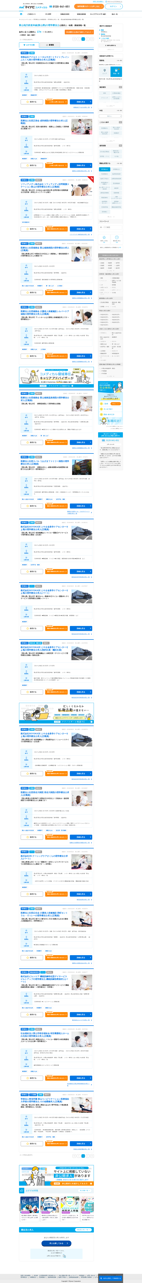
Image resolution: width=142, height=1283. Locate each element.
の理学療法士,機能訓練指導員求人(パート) (44, 979)
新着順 (51, 45)
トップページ (21, 14)
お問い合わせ (91, 1275)
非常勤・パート (104, 156)
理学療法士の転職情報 (39, 19)
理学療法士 (24, 1277)
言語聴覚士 (42, 1277)
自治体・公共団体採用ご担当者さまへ (45, 1275)
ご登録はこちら (115, 403)
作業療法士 (33, 1277)
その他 (116, 156)
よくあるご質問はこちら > (117, 428)
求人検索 (48, 14)
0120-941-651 (59, 7)
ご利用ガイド (31, 14)
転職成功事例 (65, 14)
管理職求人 (104, 128)
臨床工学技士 (63, 1277)
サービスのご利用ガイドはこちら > (114, 426)
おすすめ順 (30, 45)
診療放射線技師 (73, 1277)
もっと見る (109, 106)
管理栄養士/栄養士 (86, 1277)
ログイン (113, 6)
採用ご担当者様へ (98, 1)
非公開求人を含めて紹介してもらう (78, 32)
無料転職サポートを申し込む (88, 6)
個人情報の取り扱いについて (68, 1275)
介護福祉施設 (116, 93)
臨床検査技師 (52, 1277)
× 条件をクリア (110, 49)
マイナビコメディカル (25, 19)
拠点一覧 (114, 14)
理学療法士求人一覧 (53, 19)
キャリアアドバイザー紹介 (98, 14)
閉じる (109, 216)
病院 (104, 93)
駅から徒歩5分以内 (116, 128)
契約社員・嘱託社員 (116, 151)
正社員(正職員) (104, 151)
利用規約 (82, 1275)
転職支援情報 (81, 14)
